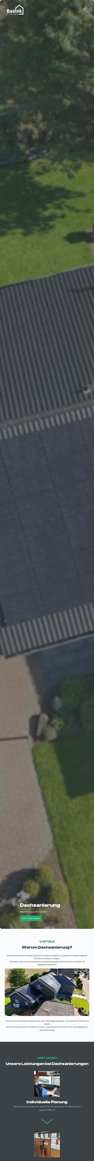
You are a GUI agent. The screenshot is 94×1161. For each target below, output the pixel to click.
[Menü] (85, 8)
